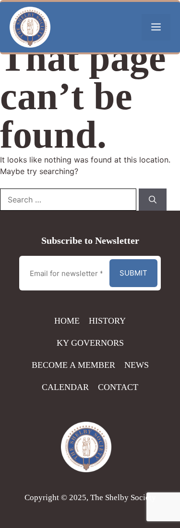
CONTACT (118, 387)
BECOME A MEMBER (73, 365)
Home (67, 321)
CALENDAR (65, 387)
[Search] (153, 200)
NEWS (136, 365)
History (107, 321)
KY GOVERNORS (90, 343)
